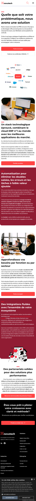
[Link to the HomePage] (6, 3)
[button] (33, 3)
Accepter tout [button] (10, 497)
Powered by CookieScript (28, 500)
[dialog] (18, 489)
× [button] (34, 479)
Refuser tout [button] (26, 497)
